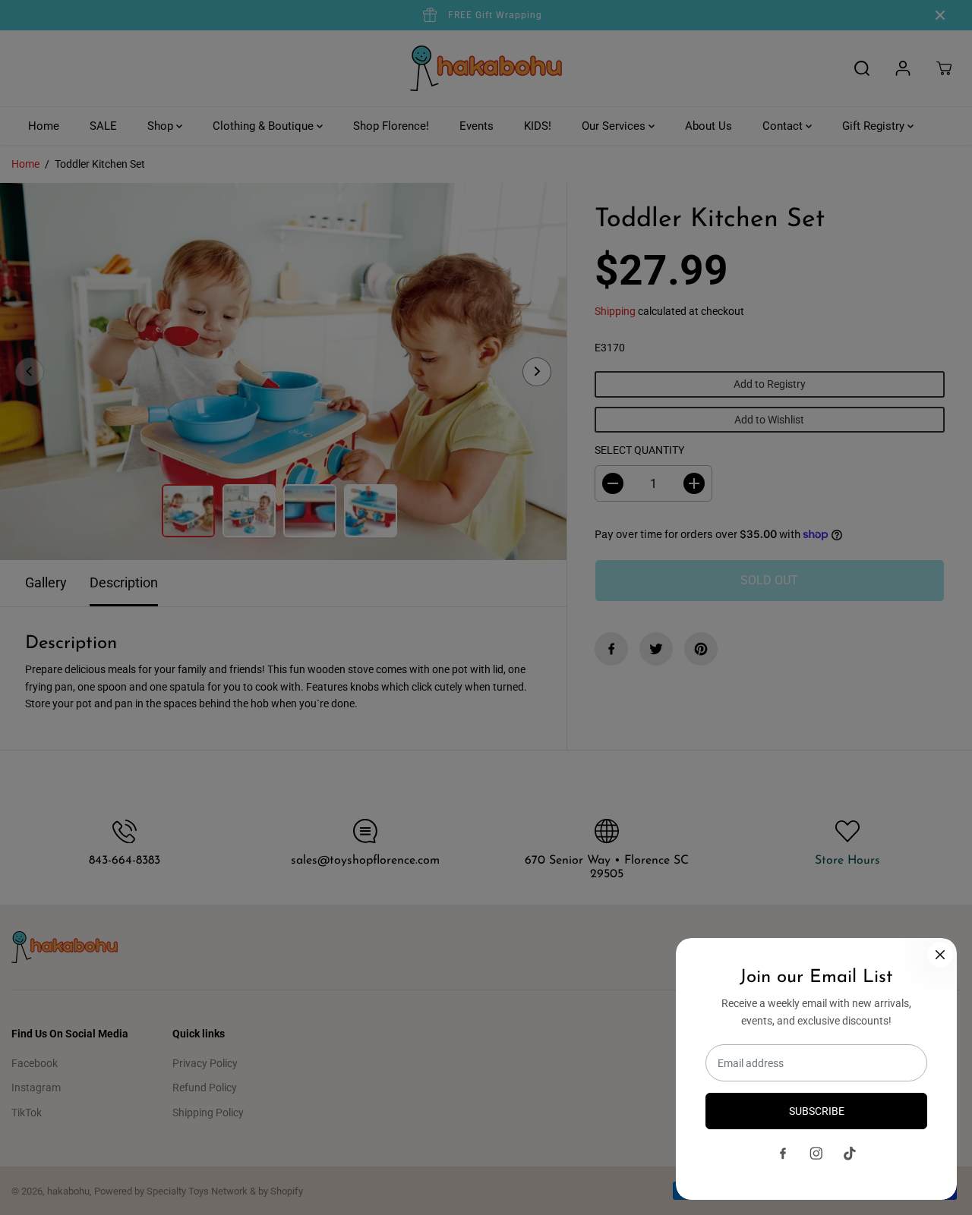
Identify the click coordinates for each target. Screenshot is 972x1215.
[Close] (940, 954)
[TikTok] (849, 1153)
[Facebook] (783, 1153)
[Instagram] (816, 1153)
